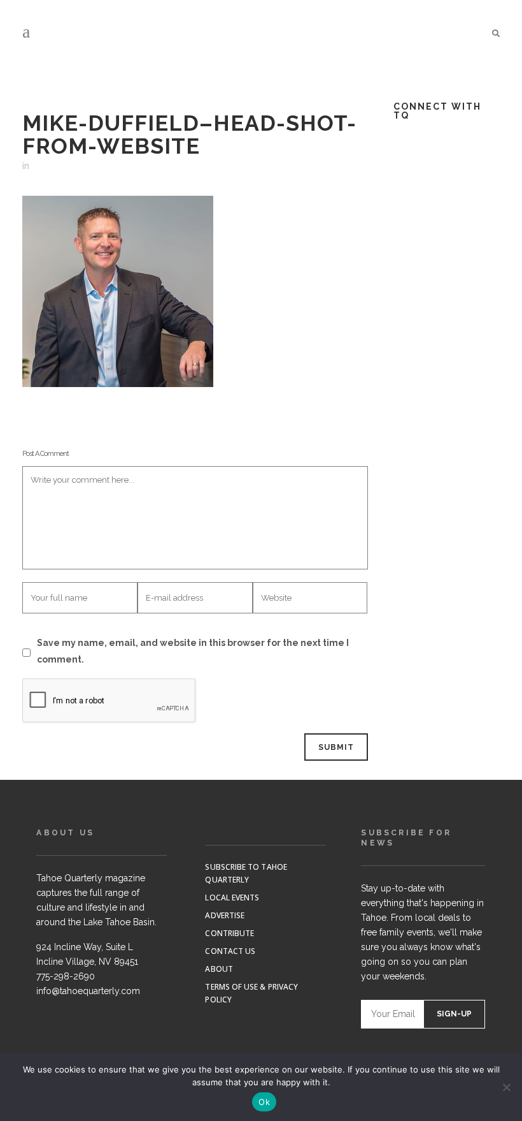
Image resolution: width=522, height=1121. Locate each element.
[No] (506, 1087)
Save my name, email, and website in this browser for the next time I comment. (193, 651)
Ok (264, 1102)
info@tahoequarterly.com (88, 991)
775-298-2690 (65, 976)
